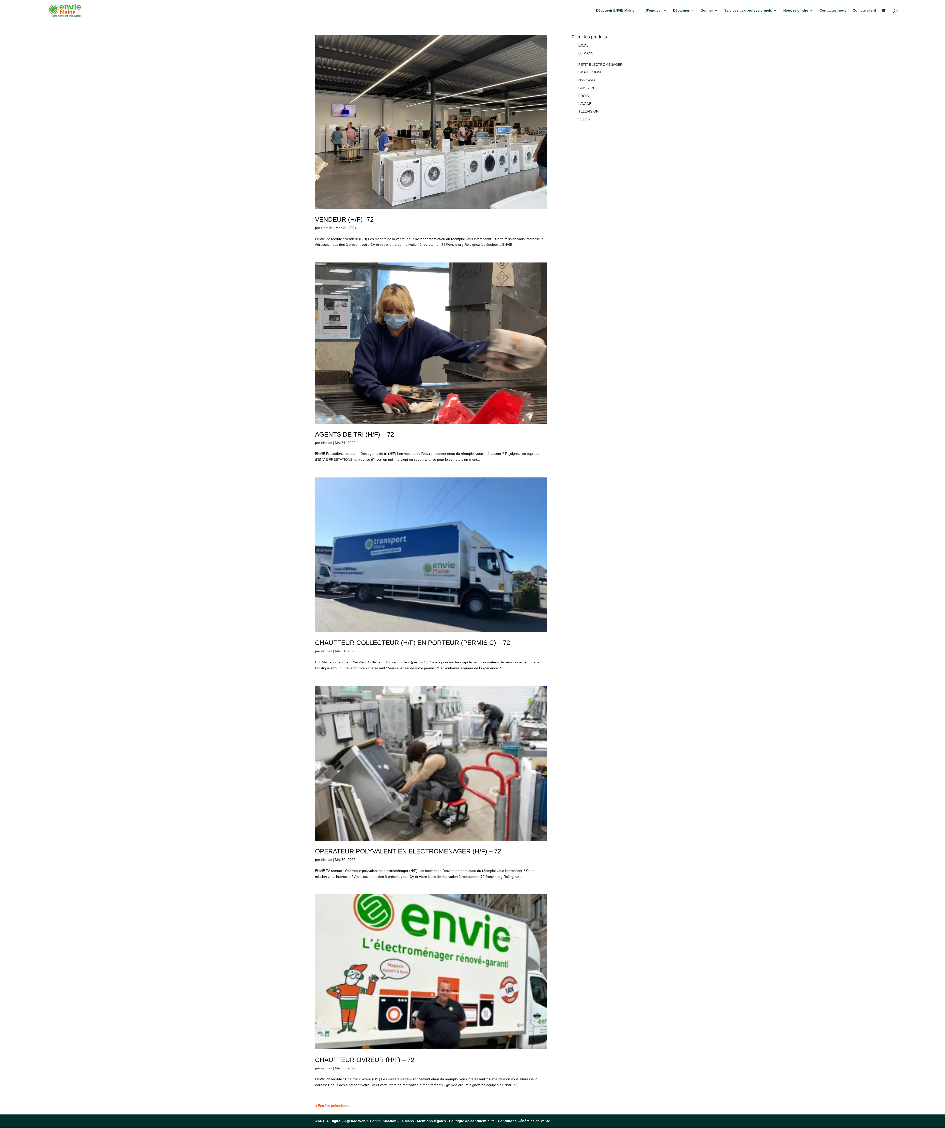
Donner (707, 10)
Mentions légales (431, 1121)
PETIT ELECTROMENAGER (600, 64)
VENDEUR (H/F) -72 (344, 219)
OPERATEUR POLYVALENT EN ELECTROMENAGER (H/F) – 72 (408, 851)
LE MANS (585, 53)
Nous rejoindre (795, 10)
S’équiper (654, 10)
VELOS (584, 119)
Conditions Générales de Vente (524, 1121)
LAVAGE (584, 104)
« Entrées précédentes (332, 1106)
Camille (327, 228)
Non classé (587, 80)
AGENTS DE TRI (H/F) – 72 (354, 434)
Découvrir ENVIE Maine (615, 10)
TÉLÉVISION (588, 111)
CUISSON (586, 88)
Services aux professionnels (748, 10)
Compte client (864, 10)
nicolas (326, 443)
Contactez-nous (832, 10)
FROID (583, 96)
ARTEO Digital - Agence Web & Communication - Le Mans (366, 1121)
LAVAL (583, 45)
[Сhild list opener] (597, 88)
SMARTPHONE (590, 72)
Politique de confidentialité (472, 1121)
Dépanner (681, 10)
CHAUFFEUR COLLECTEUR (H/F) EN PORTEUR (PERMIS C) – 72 (412, 642)
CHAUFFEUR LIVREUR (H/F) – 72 (364, 1059)
